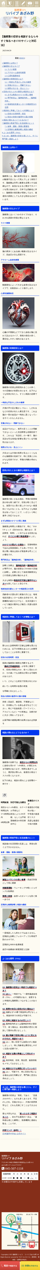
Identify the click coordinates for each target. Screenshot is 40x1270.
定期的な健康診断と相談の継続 (19, 129)
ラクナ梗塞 (11, 69)
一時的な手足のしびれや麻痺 (18, 82)
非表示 (22, 58)
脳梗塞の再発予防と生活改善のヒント (18, 123)
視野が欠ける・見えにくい (17, 88)
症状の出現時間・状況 (15, 114)
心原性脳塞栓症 (12, 76)
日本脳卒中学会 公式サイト (14, 1134)
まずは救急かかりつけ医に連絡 (19, 95)
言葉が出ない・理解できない (18, 85)
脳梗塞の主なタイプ (11, 66)
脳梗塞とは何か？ (10, 63)
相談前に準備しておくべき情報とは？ (18, 111)
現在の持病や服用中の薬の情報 (19, 117)
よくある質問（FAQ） (11, 133)
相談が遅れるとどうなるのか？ (15, 120)
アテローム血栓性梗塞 (15, 73)
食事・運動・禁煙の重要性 (17, 126)
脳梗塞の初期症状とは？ (12, 79)
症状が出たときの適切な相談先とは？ (18, 92)
